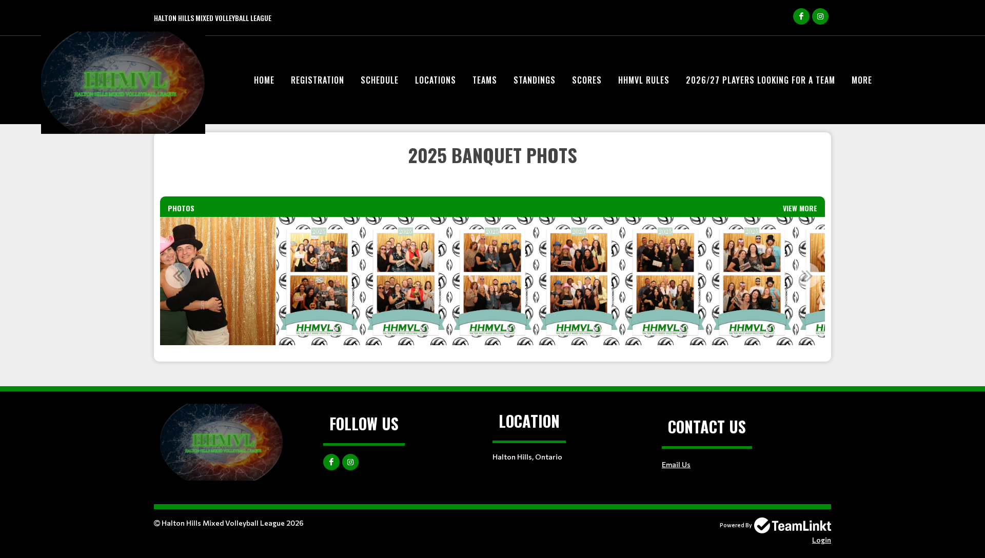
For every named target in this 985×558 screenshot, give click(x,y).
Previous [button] (178, 275)
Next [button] (807, 275)
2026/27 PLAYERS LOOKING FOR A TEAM (760, 80)
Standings (535, 80)
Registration (317, 80)
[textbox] (492, 168)
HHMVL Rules (643, 80)
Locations (435, 80)
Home (264, 80)
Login (821, 539)
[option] (319, 281)
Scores (587, 80)
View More (800, 208)
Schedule (380, 80)
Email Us (676, 464)
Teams (484, 80)
